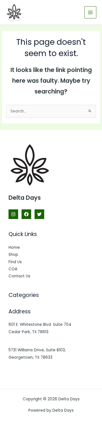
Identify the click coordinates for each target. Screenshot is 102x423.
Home (14, 247)
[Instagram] (13, 214)
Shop (13, 254)
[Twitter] (39, 214)
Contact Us (19, 276)
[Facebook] (26, 214)
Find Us (15, 262)
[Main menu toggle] (90, 12)
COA (12, 269)
